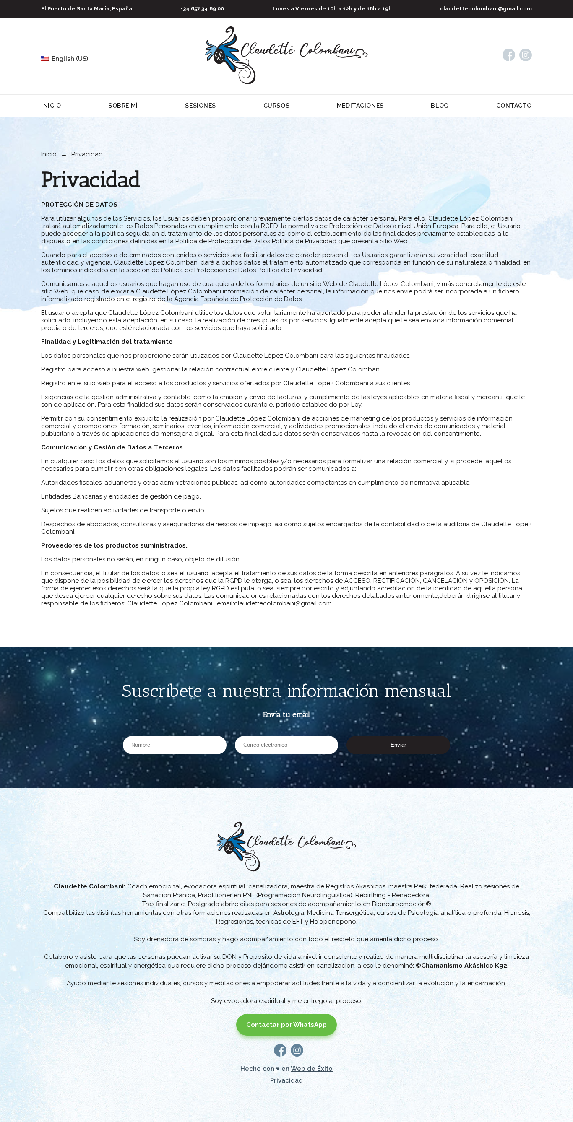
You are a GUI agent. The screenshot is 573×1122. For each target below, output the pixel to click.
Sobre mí (123, 105)
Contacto (514, 105)
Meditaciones (360, 105)
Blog (439, 105)
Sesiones (200, 105)
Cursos (276, 105)
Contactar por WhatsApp (286, 1024)
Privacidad (286, 1080)
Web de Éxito (312, 1069)
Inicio (51, 105)
